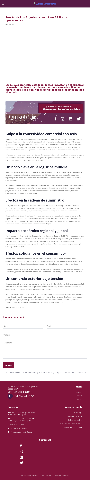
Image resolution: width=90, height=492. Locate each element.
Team (26, 391)
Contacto (79, 395)
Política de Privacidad (74, 416)
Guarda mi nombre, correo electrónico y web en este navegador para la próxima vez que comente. (46, 372)
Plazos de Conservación (73, 427)
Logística (79, 392)
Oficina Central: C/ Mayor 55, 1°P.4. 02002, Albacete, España (22, 413)
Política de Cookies (75, 420)
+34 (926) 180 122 (16, 424)
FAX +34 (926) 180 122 (18, 428)
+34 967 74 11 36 (23, 396)
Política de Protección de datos (70, 424)
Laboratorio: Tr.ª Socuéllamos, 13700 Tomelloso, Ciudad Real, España (22, 419)
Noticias (79, 399)
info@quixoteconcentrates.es (20, 432)
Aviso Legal (78, 412)
